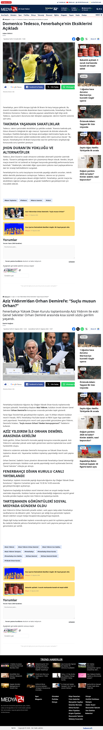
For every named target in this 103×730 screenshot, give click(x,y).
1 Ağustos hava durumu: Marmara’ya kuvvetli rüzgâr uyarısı (87, 95)
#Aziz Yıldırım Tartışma (13, 552)
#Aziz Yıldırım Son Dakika (51, 547)
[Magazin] (89, 138)
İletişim (89, 702)
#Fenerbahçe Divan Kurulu (47, 552)
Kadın (78, 15)
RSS (14, 728)
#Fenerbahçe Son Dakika (13, 556)
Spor (20, 15)
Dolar (64, 8)
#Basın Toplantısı (10, 200)
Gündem (13, 15)
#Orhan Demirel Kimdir (49, 556)
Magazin (64, 15)
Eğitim (56, 15)
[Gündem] (89, 79)
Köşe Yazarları (74, 696)
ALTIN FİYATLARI (96, 2)
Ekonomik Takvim (76, 716)
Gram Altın (87, 8)
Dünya (33, 15)
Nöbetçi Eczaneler (76, 719)
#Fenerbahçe (29, 552)
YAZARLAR (62, 2)
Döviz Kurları (74, 708)
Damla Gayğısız (8, 323)
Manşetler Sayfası (76, 702)
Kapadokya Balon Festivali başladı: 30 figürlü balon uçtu (89, 464)
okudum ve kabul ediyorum (23, 261)
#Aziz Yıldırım (9, 547)
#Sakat (48, 200)
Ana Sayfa (4, 15)
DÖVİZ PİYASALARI (82, 2)
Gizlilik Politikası (92, 699)
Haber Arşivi (90, 705)
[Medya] (89, 112)
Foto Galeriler (74, 699)
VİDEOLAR (71, 2)
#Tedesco (23, 200)
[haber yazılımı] (87, 728)
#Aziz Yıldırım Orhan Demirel (28, 547)
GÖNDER (72, 262)
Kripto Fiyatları (75, 713)
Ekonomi (49, 15)
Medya (84, 15)
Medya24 (7, 19)
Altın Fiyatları (74, 710)
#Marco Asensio (36, 200)
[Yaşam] (89, 50)
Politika (26, 15)
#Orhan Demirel (31, 556)
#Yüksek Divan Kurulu (12, 561)
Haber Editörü (7, 33)
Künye (88, 696)
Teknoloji (41, 15)
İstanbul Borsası (75, 705)
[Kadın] (89, 161)
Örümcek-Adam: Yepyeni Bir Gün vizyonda (87, 124)
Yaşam (71, 15)
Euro (74, 8)
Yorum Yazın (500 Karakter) (12, 243)
